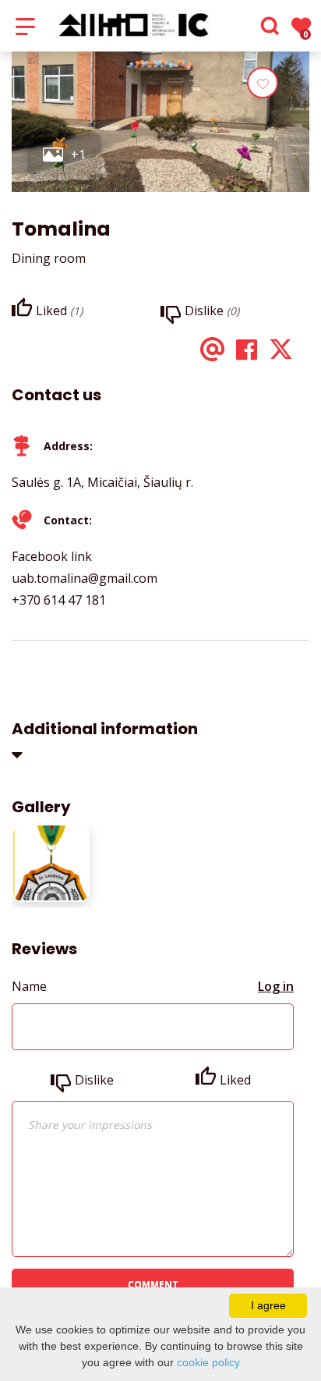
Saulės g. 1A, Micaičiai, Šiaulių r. (102, 482)
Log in (276, 986)
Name (29, 986)
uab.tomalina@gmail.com (84, 578)
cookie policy (208, 1362)
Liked (235, 1079)
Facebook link (52, 556)
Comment (153, 1284)
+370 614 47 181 (59, 600)
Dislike (94, 1079)
